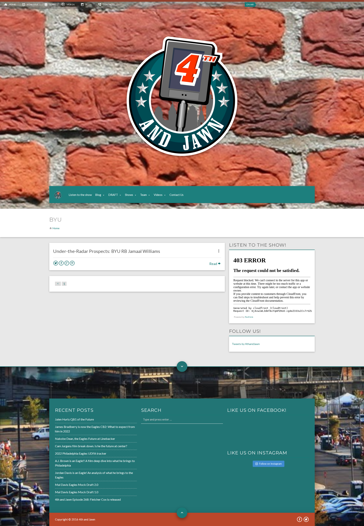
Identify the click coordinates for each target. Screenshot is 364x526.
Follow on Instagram (270, 463)
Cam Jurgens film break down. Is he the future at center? (91, 446)
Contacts (109, 4)
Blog (89, 4)
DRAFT (113, 194)
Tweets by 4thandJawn (246, 343)
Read (213, 264)
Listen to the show (80, 194)
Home (12, 4)
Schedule (32, 4)
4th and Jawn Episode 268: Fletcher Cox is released (88, 499)
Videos (71, 4)
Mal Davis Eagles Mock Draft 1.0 (76, 492)
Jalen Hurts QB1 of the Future (74, 419)
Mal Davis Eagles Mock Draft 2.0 (76, 484)
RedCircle (249, 317)
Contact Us (176, 194)
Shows (129, 194)
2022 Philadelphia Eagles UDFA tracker (80, 453)
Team (52, 4)
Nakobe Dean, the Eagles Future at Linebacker (85, 438)
